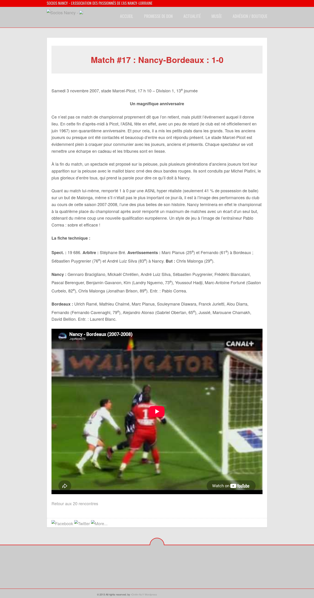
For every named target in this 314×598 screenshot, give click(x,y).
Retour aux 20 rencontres (74, 503)
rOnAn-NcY (137, 594)
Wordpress (151, 594)
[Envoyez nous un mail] (112, 523)
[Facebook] (167, 565)
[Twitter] (174, 565)
